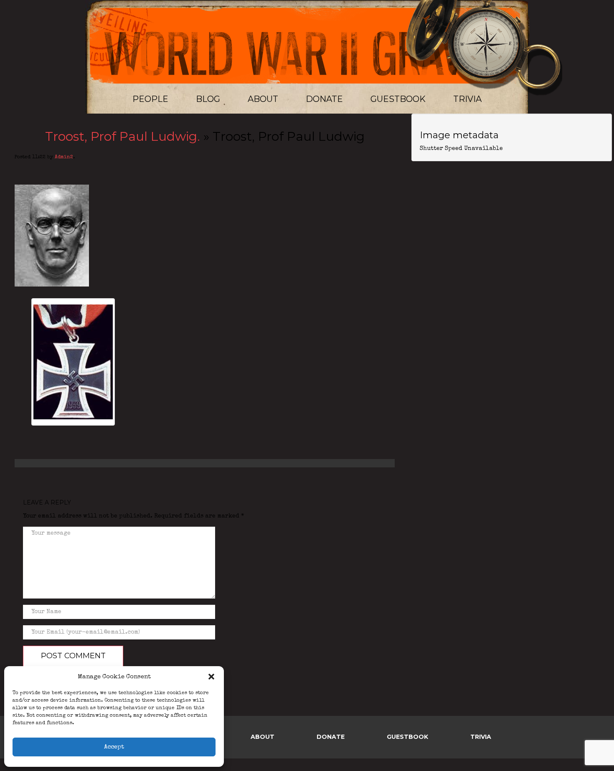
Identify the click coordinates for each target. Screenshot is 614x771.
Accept (114, 747)
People (150, 99)
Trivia (467, 99)
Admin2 (64, 157)
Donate (324, 99)
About (263, 99)
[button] (211, 676)
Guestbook (398, 99)
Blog (208, 99)
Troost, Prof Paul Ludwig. (122, 136)
